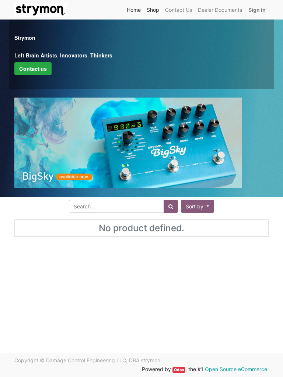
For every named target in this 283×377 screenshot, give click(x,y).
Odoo (179, 369)
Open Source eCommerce (236, 369)
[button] (197, 206)
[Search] (171, 206)
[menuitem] (134, 10)
